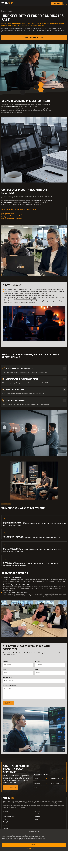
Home (3, 11)
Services (9, 11)
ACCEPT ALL (34, 845)
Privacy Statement (37, 849)
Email (4, 669)
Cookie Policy (29, 849)
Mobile (37, 669)
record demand (10, 106)
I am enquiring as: (8, 677)
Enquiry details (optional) (9, 685)
